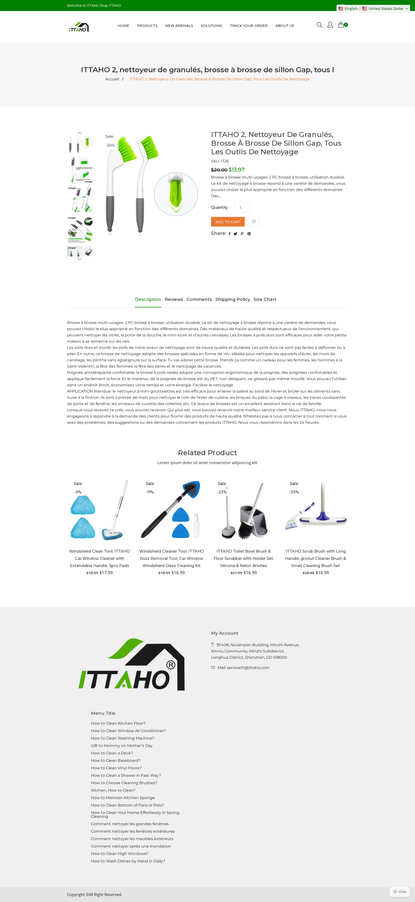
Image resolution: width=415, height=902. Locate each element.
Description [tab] (148, 299)
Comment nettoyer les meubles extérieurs (132, 839)
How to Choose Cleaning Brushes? (124, 783)
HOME (123, 26)
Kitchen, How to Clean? (113, 790)
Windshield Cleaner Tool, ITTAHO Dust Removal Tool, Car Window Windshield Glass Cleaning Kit (171, 558)
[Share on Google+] (242, 234)
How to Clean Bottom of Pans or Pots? (127, 805)
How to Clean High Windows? (119, 854)
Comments (199, 299)
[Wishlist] (253, 222)
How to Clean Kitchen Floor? (118, 723)
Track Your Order (249, 26)
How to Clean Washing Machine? (122, 738)
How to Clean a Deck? (112, 753)
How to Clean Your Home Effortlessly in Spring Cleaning (135, 814)
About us (284, 26)
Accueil (112, 79)
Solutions (211, 26)
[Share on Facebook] (229, 234)
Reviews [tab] (174, 299)
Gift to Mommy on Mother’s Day (122, 746)
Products (147, 26)
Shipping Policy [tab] (232, 299)
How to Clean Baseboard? (115, 761)
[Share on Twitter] (235, 234)
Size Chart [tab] (265, 299)
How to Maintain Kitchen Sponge (123, 798)
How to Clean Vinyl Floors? (116, 768)
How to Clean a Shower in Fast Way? (126, 775)
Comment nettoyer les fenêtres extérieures (133, 831)
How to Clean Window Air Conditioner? (128, 731)
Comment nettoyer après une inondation (131, 846)
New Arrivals (179, 26)
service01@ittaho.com (248, 667)
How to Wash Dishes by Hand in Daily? (128, 861)
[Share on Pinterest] (249, 234)
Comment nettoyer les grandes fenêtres (130, 824)
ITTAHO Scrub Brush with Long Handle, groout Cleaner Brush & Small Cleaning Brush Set (315, 558)
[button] (373, 8)
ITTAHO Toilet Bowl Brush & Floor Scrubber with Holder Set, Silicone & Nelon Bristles (244, 558)
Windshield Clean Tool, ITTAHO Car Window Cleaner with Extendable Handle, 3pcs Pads (99, 558)
